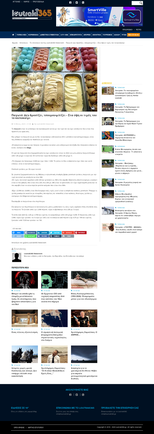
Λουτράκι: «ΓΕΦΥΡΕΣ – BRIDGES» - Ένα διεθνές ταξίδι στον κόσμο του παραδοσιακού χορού (128, 229)
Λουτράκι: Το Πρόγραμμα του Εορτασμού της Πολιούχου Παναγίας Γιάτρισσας (127, 109)
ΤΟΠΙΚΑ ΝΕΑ (21, 35)
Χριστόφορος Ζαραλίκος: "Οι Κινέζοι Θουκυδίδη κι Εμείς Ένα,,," (53, 371)
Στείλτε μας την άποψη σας (67, 411)
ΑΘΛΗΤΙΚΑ (97, 35)
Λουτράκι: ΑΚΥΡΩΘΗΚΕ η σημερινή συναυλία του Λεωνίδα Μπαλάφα (125, 137)
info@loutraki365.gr (63, 414)
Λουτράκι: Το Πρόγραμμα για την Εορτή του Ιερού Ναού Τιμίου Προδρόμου (128, 123)
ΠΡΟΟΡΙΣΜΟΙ (127, 29)
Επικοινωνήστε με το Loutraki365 (114, 411)
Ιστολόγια (24, 43)
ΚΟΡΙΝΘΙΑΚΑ (33, 35)
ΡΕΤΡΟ (138, 29)
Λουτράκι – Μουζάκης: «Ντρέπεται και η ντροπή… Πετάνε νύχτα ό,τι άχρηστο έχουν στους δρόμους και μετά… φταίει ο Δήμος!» (128, 168)
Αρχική (14, 43)
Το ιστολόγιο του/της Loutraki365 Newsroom (47, 43)
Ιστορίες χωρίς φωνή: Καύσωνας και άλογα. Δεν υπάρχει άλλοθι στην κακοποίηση (24, 372)
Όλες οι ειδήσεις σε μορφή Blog (24, 411)
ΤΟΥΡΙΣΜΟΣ (107, 35)
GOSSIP (117, 35)
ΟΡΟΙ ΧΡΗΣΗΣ (19, 427)
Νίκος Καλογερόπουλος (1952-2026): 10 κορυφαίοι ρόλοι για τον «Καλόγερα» (84, 296)
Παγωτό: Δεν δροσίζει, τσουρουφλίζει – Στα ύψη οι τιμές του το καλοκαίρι (54, 116)
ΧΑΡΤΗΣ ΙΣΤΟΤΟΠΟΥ (36, 427)
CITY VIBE (64, 35)
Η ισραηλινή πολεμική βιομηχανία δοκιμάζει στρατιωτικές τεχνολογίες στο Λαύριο (54, 336)
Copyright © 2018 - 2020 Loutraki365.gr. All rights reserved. (119, 427)
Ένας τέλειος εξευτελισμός (25, 332)
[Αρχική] (32, 14)
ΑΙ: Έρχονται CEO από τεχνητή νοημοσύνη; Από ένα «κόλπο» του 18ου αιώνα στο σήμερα (52, 297)
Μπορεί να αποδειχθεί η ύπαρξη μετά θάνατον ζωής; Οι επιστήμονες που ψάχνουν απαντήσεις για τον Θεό (24, 298)
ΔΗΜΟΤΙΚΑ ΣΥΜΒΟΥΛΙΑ (49, 35)
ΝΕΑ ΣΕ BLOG (133, 35)
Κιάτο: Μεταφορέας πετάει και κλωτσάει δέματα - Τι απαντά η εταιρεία (128, 151)
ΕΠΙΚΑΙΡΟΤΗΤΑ (76, 35)
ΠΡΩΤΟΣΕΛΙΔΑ (38, 1)
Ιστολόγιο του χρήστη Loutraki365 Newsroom (29, 243)
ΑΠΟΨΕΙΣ (87, 35)
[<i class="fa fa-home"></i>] (13, 35)
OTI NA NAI (17, 229)
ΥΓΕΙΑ (124, 35)
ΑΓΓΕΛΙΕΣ (16, 1)
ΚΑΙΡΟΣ (26, 1)
